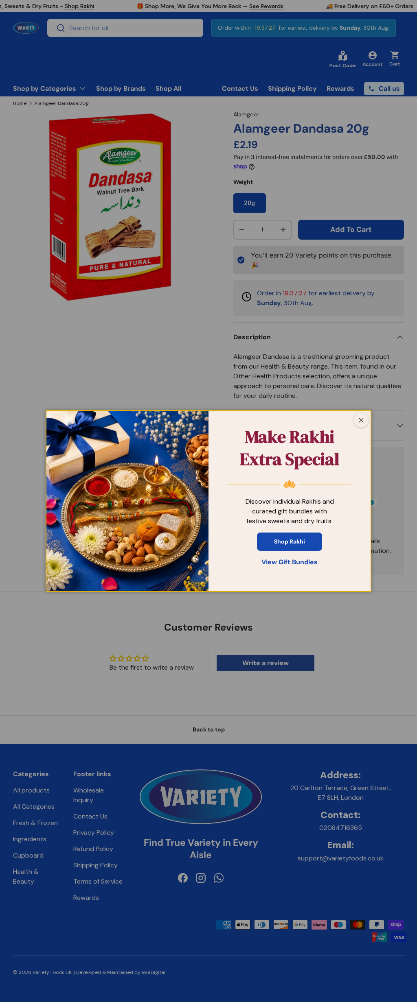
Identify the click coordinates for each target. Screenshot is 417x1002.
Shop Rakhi (289, 541)
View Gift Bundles (289, 562)
